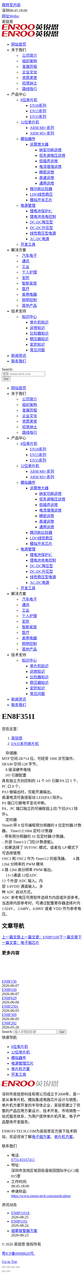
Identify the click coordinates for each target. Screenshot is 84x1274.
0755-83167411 (23, 1160)
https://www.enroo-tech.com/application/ (41, 1196)
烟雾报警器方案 (24, 1231)
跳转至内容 (11, 5)
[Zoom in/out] (18, 1267)
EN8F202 (9, 1023)
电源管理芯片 (22, 1063)
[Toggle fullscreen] (13, 1267)
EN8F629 (9, 998)
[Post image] (15, 977)
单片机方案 (20, 1069)
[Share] (8, 1267)
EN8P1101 (19, 1221)
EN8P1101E (20, 1213)
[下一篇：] (8, 1271)
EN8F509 (9, 1015)
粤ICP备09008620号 (18, 1253)
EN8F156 (9, 981)
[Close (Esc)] (4, 1267)
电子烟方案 (41, 1137)
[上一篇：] (4, 1271)
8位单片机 (19, 1047)
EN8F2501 (10, 1006)
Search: (7, 1032)
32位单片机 (20, 1052)
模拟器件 (18, 1058)
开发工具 (18, 1074)
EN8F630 (9, 990)
